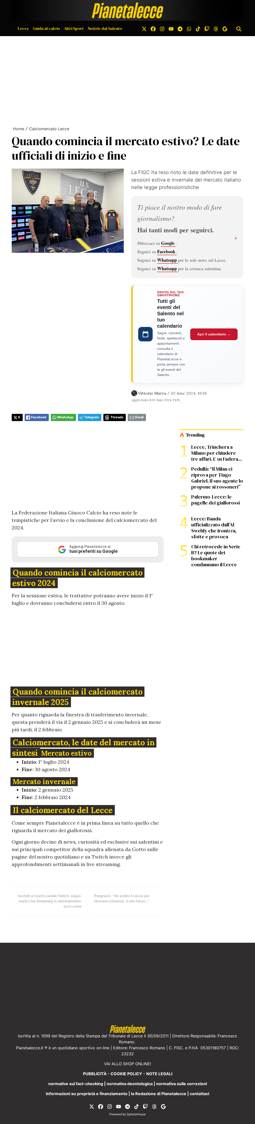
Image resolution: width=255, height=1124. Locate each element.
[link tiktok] (197, 28)
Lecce (23, 28)
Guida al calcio (46, 28)
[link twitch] (206, 28)
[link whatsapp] (189, 28)
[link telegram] (180, 28)
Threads (116, 417)
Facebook (167, 251)
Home (18, 128)
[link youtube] (171, 28)
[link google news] (224, 28)
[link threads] (215, 28)
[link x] (144, 28)
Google (168, 243)
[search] (238, 28)
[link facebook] (153, 28)
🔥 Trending (191, 435)
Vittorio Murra (152, 393)
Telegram (91, 417)
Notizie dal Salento (105, 28)
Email (139, 417)
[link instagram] (162, 28)
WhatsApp (65, 417)
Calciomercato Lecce (49, 128)
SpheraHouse (136, 1114)
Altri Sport (74, 28)
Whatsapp (167, 260)
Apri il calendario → (214, 334)
